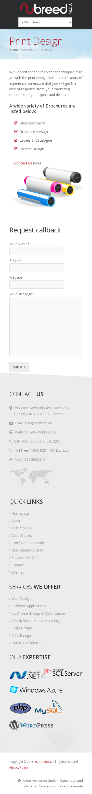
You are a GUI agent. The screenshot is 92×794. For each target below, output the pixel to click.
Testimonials (21, 528)
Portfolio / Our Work (27, 542)
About (16, 520)
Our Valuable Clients (27, 550)
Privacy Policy (18, 768)
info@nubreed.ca (38, 423)
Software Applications (28, 606)
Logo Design (21, 628)
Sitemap (18, 572)
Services (27, 50)
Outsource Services (26, 642)
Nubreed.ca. (43, 762)
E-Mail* (15, 260)
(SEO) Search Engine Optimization (38, 613)
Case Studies (21, 535)
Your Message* (21, 294)
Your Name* (19, 244)
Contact (17, 565)
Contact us (23, 163)
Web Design (21, 598)
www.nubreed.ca (42, 432)
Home (14, 50)
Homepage (20, 513)
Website (15, 277)
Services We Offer (25, 557)
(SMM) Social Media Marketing (35, 620)
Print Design (21, 635)
